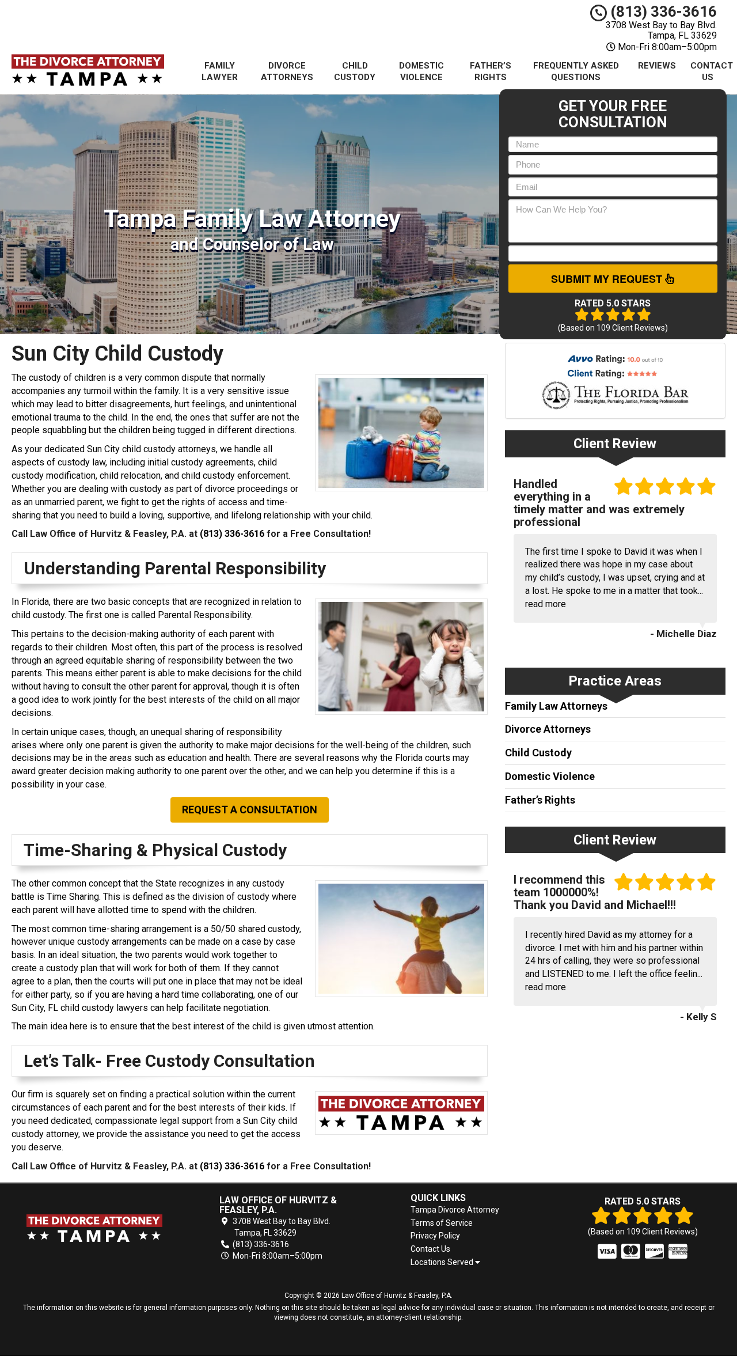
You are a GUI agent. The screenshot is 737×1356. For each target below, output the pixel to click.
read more (545, 604)
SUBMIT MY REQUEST (608, 279)
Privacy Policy (435, 1235)
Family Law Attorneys (556, 706)
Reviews (657, 65)
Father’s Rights (490, 71)
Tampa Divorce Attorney (455, 1209)
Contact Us (711, 71)
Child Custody (354, 71)
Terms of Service (442, 1223)
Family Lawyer (220, 71)
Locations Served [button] (443, 1262)
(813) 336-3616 (662, 11)
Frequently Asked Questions (576, 71)
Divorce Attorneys (287, 71)
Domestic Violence (421, 71)
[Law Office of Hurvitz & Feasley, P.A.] (94, 1228)
